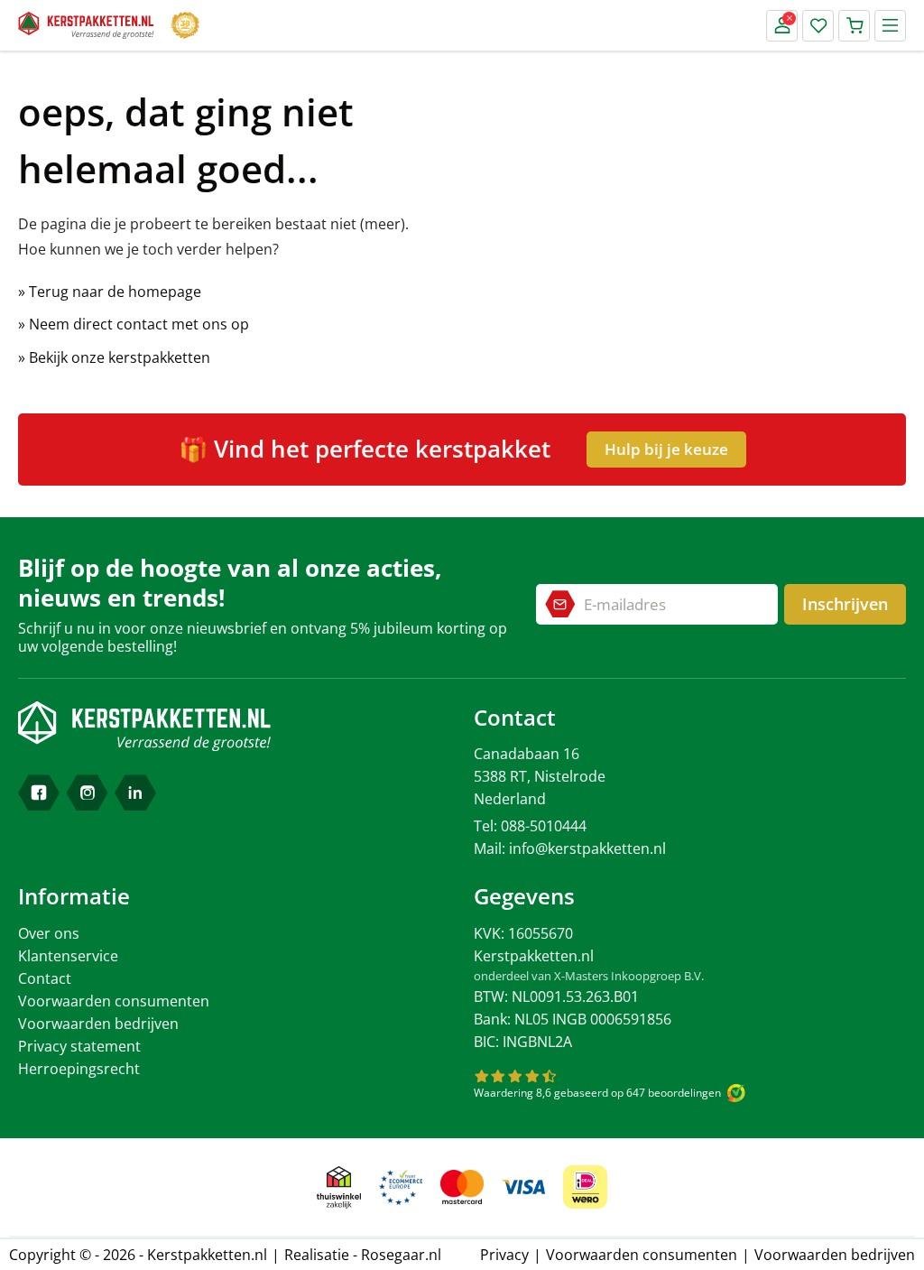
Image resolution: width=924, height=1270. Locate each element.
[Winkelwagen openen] (854, 26)
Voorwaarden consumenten (113, 1001)
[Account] (782, 26)
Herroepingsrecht (79, 1069)
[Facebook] (39, 792)
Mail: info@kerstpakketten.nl (570, 848)
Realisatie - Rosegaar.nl (362, 1255)
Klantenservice (68, 956)
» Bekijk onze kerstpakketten (114, 357)
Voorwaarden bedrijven (98, 1024)
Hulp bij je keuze (666, 449)
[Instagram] (87, 792)
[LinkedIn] (135, 792)
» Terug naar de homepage (109, 291)
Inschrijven (845, 604)
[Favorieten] (818, 26)
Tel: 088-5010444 (530, 826)
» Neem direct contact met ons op (133, 324)
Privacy (504, 1255)
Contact (44, 978)
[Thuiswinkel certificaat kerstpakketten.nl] (338, 1187)
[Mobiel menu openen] (890, 26)
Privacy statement (79, 1046)
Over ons (48, 933)
